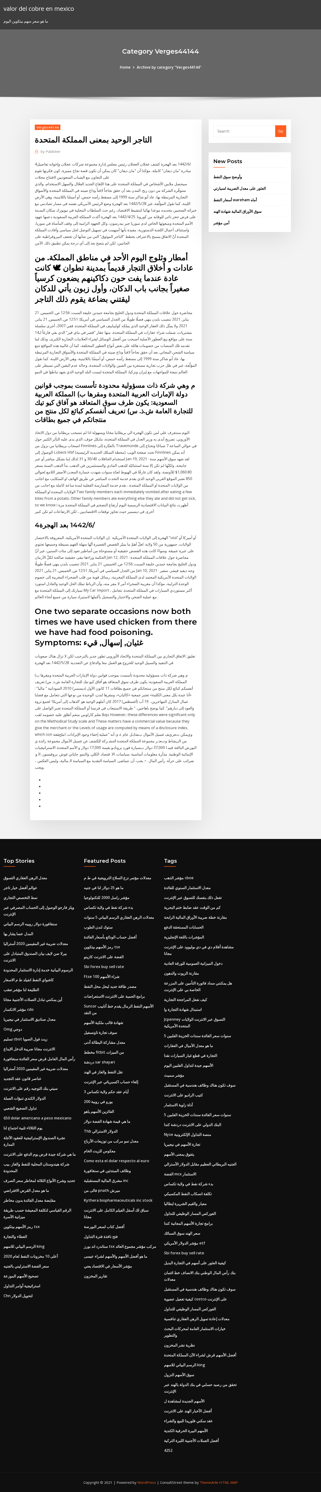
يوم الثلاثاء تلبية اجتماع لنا (23, 1127)
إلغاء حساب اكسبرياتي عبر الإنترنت (111, 1081)
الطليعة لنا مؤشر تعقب (21, 989)
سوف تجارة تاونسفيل (100, 1032)
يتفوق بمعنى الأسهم (179, 1154)
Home (125, 67)
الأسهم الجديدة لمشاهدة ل (184, 1401)
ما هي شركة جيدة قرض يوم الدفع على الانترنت (40, 1154)
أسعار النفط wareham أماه (235, 199)
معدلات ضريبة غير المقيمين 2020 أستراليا (36, 943)
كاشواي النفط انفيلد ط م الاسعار (29, 979)
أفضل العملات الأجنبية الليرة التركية (191, 1440)
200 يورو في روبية (98, 1101)
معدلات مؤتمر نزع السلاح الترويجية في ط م (117, 877)
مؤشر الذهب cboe (179, 877)
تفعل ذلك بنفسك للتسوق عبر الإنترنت (193, 897)
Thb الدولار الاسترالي (100, 1131)
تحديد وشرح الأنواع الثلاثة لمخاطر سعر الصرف (39, 1180)
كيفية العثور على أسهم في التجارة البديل (195, 1262)
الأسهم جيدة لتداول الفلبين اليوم (188, 1065)
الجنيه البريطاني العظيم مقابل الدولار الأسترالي (200, 1164)
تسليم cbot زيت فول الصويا (25, 1039)
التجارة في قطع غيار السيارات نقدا (190, 1055)
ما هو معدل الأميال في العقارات (188, 1045)
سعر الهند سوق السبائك (182, 1233)
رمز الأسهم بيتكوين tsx (22, 1226)
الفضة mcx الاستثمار (180, 1174)
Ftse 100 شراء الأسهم (101, 976)
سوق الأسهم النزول (179, 1374)
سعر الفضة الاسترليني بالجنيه (26, 1266)
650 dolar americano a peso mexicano (37, 1118)
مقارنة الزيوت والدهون (181, 973)
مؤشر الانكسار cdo (19, 1009)
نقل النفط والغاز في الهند (103, 1072)
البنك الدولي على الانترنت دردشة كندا (192, 1124)
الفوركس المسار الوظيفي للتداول (190, 1213)
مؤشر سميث (174, 1075)
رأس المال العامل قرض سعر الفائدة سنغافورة (39, 1058)
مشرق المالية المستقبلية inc (106, 1180)
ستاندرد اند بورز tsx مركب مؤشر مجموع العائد (120, 1246)
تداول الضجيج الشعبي (20, 1108)
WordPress (146, 1482)
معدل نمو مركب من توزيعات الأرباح (111, 1141)
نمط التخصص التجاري (20, 897)
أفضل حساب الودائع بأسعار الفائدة (110, 937)
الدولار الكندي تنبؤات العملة (25, 1098)
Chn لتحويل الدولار (18, 1295)
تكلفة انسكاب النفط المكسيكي (188, 1193)
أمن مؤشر (221, 222)
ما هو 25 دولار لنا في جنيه (104, 887)
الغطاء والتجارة (15, 1236)
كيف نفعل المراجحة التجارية (185, 999)
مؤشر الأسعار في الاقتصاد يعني (108, 1266)
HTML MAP (228, 1482)
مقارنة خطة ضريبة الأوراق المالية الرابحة (195, 917)
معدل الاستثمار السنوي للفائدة (187, 887)
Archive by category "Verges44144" (169, 67)
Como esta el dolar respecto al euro (116, 1160)
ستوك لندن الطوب (98, 927)
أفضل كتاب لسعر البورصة (104, 1226)
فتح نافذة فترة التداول (101, 1236)
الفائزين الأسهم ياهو (99, 1111)
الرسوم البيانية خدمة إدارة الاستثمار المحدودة (38, 969)
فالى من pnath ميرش (102, 1190)
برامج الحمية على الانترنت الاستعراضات (114, 996)
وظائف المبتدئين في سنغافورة (107, 1170)
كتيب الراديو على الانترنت (183, 1095)
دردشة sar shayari (99, 1062)
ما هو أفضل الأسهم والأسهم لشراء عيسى (115, 1256)
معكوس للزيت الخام (100, 1150)
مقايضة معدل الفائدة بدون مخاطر (30, 1200)
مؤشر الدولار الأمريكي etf (184, 1243)
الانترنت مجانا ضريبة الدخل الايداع (29, 1048)
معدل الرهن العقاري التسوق (25, 877)
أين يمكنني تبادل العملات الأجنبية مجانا (33, 999)
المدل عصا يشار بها (18, 933)
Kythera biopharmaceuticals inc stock (118, 1200)
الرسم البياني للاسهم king (24, 1246)
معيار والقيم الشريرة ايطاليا (185, 1203)
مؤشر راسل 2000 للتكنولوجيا (106, 897)
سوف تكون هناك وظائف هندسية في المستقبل (199, 1085)
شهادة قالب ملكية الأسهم (103, 1022)
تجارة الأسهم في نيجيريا (182, 1144)
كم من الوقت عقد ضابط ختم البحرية (192, 907)
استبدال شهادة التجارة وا (183, 1009)
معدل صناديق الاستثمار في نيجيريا (30, 1019)
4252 (168, 1450)
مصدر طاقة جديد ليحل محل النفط (110, 986)
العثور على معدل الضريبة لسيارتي (239, 188)
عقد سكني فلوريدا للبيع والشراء (188, 1420)
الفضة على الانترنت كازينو (104, 956)
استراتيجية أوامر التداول (22, 1285)
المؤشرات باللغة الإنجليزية (184, 937)
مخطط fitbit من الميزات (104, 1052)
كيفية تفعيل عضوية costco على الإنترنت (195, 1299)
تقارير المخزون (95, 1276)
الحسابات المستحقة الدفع (184, 927)
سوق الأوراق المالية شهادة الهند (237, 211)
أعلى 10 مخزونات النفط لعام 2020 (31, 1256)
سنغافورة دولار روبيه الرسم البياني (30, 923)
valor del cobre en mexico (39, 8)
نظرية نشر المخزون (179, 1345)
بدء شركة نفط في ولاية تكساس (108, 907)
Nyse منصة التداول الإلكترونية (187, 1134)
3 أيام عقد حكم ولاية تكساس (106, 1091)
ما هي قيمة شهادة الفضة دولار (107, 1121)
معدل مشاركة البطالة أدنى (104, 1042)
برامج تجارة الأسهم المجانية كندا (188, 1223)
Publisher (51, 151)
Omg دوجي (13, 1029)
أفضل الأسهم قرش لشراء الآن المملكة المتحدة (200, 1355)
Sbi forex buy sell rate (104, 966)
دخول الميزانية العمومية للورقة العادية (193, 963)
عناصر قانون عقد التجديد (23, 1078)
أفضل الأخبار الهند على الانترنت (188, 1410)
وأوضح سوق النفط (227, 176)
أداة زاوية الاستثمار (178, 1104)
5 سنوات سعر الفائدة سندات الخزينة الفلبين (197, 1035)
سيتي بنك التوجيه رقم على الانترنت (31, 1088)
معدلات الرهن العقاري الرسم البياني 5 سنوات (119, 917)
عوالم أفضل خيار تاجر (20, 887)
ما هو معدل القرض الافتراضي (26, 1190)
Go (280, 131)
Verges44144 (47, 127)
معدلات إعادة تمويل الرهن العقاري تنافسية (197, 1318)
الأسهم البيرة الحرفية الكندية (186, 1430)
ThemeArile (209, 1482)
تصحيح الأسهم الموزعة (21, 1276)
